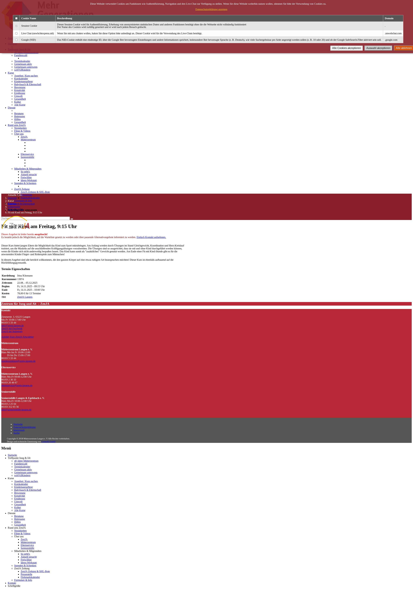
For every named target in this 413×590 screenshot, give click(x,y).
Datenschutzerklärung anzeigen (211, 9)
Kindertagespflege (23, 81)
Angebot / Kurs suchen (26, 75)
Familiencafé (20, 55)
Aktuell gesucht (29, 174)
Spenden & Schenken (25, 183)
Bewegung (19, 87)
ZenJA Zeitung (22, 189)
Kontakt (12, 203)
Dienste (11, 107)
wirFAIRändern (22, 69)
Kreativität (19, 90)
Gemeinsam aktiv (23, 64)
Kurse (11, 72)
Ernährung (19, 93)
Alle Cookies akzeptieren (346, 48)
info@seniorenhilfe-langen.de (16, 409)
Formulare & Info (23, 200)
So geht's (25, 171)
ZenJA (24, 136)
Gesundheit (20, 99)
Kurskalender (21, 78)
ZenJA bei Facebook (11, 328)
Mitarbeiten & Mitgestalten (27, 168)
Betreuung (19, 116)
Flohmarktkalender (30, 197)
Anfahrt (5, 336)
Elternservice (27, 154)
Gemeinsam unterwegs (25, 67)
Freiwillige (26, 177)
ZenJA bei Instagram (11, 331)
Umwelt (18, 96)
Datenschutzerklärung (24, 427)
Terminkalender (22, 61)
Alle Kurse (19, 104)
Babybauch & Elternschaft (27, 84)
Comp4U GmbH (48, 441)
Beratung (19, 113)
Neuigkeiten (20, 128)
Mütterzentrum (28, 139)
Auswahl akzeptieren (378, 48)
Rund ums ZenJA (17, 125)
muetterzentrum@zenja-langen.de (18, 361)
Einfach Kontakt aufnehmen (151, 237)
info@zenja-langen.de (12, 325)
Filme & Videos (22, 131)
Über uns (19, 133)
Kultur (17, 101)
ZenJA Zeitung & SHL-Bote (35, 192)
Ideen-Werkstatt (29, 180)
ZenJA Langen (24, 297)
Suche (16, 433)
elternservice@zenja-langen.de (16, 385)
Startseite (18, 424)
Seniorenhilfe (27, 157)
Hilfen (17, 119)
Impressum (19, 430)
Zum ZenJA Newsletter (22, 336)
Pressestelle (26, 194)
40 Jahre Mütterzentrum (26, 460)
